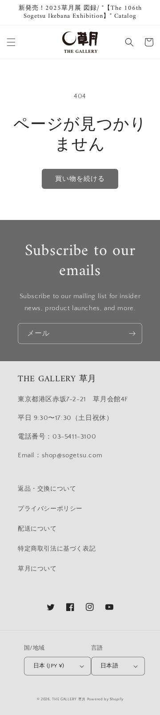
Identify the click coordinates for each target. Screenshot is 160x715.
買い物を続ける (80, 179)
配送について (37, 528)
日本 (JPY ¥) (48, 666)
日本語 (109, 666)
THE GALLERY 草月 (69, 699)
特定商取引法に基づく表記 (57, 548)
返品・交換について (47, 488)
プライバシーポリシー (50, 508)
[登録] (132, 333)
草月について (37, 568)
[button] (11, 42)
